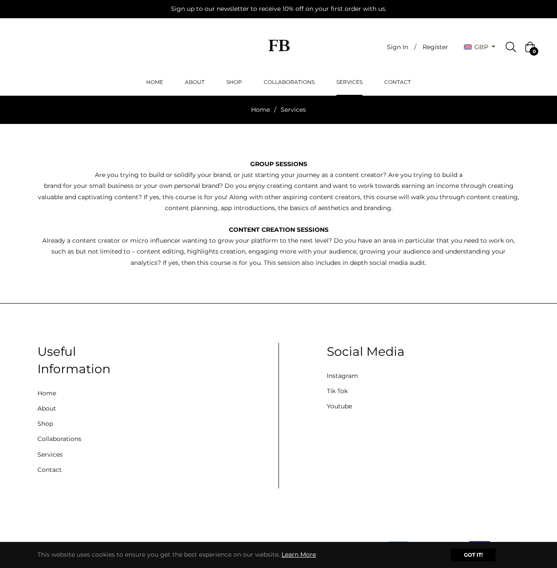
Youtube (339, 406)
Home (260, 110)
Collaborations (59, 439)
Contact (49, 470)
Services (50, 454)
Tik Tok (337, 391)
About (46, 408)
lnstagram (342, 376)
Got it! (473, 554)
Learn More (299, 554)
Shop (45, 424)
